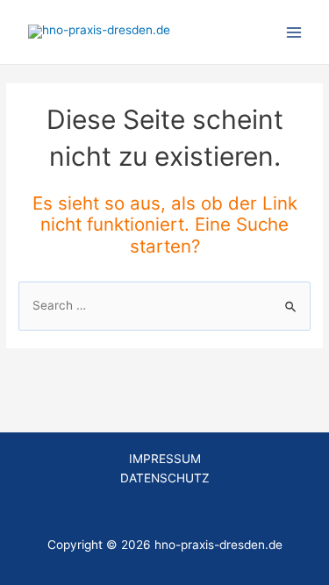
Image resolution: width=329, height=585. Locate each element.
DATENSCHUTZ (165, 478)
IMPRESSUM (165, 459)
